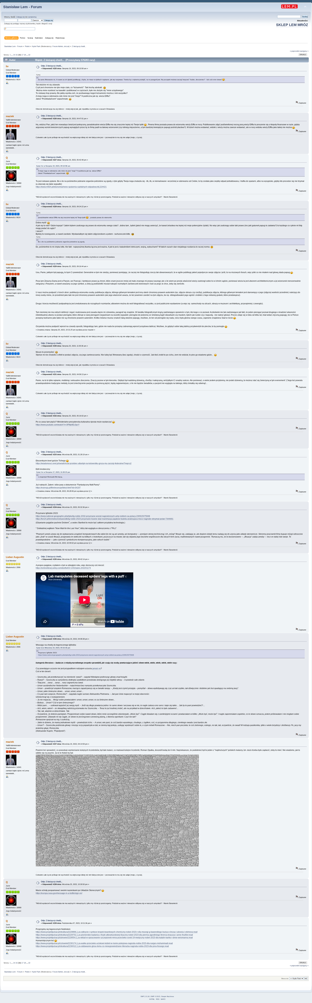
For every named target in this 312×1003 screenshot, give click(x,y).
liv (7, 66)
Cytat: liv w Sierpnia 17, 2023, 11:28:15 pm (53, 472)
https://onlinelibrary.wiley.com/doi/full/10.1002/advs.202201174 (63, 568)
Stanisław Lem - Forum (22, 7)
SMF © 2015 (155, 996)
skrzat (66, 46)
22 (29, 55)
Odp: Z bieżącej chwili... (51, 66)
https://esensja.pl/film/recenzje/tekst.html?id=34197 (58, 488)
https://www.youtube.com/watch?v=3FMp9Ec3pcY (57, 425)
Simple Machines (167, 996)
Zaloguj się (20, 17)
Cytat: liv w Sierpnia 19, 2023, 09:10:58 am (53, 166)
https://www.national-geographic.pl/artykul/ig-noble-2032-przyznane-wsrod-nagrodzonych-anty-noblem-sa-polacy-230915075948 (93, 516)
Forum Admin (57, 46)
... (12, 55)
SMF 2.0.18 (145, 996)
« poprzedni (294, 51)
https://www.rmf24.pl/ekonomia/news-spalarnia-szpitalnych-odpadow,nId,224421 (71, 187)
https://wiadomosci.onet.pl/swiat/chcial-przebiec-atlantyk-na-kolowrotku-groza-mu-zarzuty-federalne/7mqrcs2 (83, 463)
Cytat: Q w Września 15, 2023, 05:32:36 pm (53, 648)
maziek (10, 116)
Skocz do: (285, 978)
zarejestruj (32, 17)
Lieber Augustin (15, 557)
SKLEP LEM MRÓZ (292, 25)
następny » (304, 51)
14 (14, 55)
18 (25, 55)
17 (22, 55)
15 (17, 55)
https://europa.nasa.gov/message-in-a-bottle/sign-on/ (59, 893)
